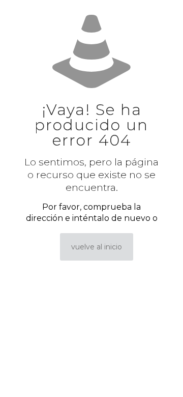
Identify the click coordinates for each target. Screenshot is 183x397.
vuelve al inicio (96, 246)
